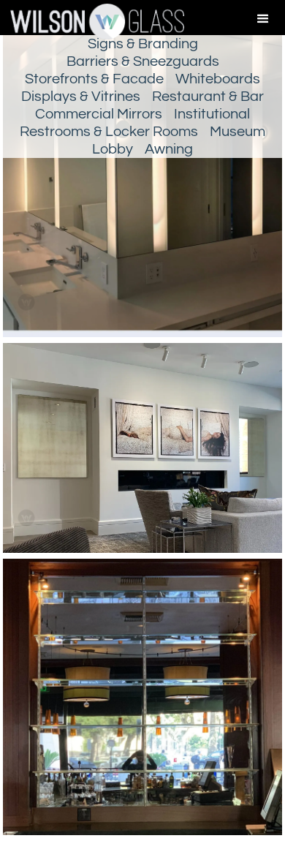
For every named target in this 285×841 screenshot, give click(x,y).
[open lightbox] (142, 700)
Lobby (112, 149)
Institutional (212, 114)
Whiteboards (217, 79)
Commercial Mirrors (98, 114)
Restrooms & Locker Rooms (109, 131)
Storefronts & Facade (94, 79)
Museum (237, 131)
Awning (169, 149)
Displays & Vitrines (80, 96)
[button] (263, 19)
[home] (92, 21)
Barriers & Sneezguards (142, 61)
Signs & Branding (143, 44)
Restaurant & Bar (208, 96)
